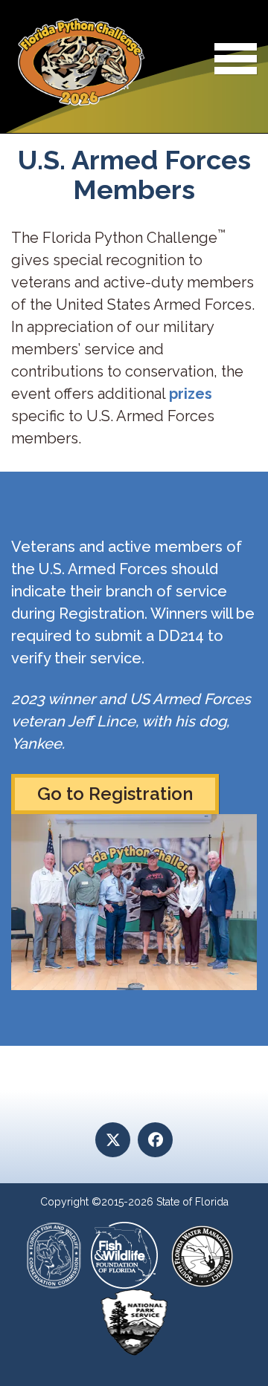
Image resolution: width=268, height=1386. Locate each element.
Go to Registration (115, 793)
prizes (190, 394)
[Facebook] (155, 1139)
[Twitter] (112, 1139)
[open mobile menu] (235, 61)
